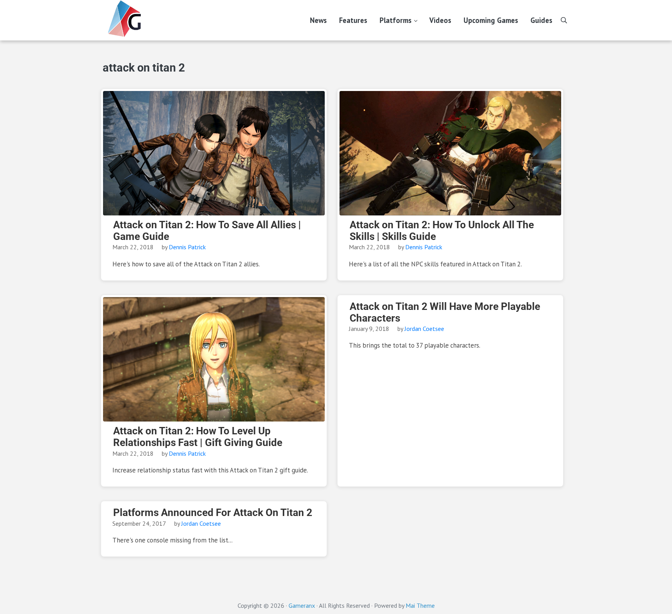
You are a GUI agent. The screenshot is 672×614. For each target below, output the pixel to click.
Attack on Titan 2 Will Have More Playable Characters (445, 312)
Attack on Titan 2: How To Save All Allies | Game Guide (207, 230)
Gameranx (302, 605)
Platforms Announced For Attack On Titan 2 (212, 512)
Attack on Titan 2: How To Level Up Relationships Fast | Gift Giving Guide (197, 436)
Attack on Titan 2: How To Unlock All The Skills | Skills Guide (442, 230)
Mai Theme (420, 605)
